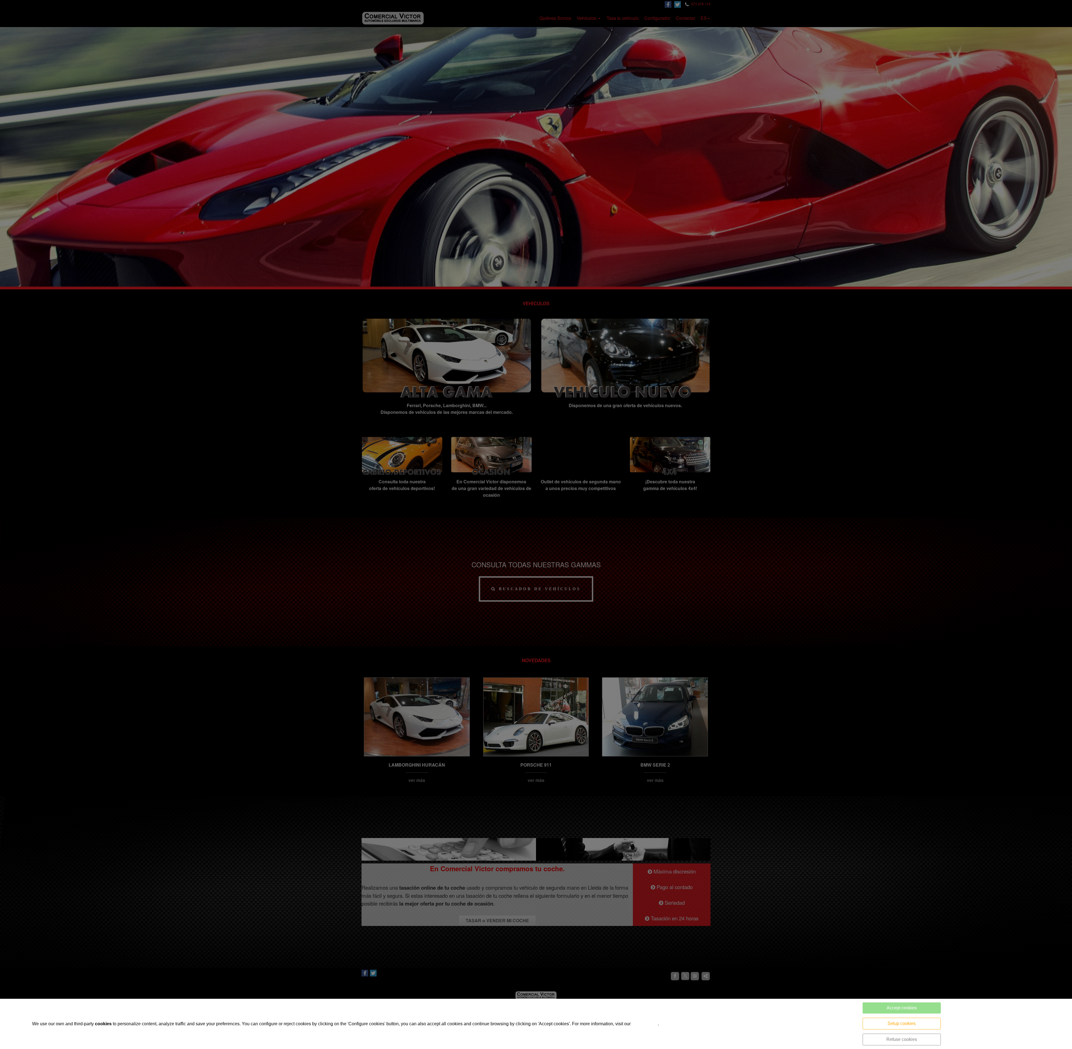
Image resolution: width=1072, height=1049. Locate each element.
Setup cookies (901, 1023)
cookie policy (645, 1023)
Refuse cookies (901, 1039)
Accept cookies (902, 1007)
